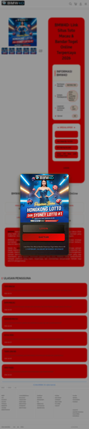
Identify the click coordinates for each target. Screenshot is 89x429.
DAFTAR (44, 237)
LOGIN (44, 228)
